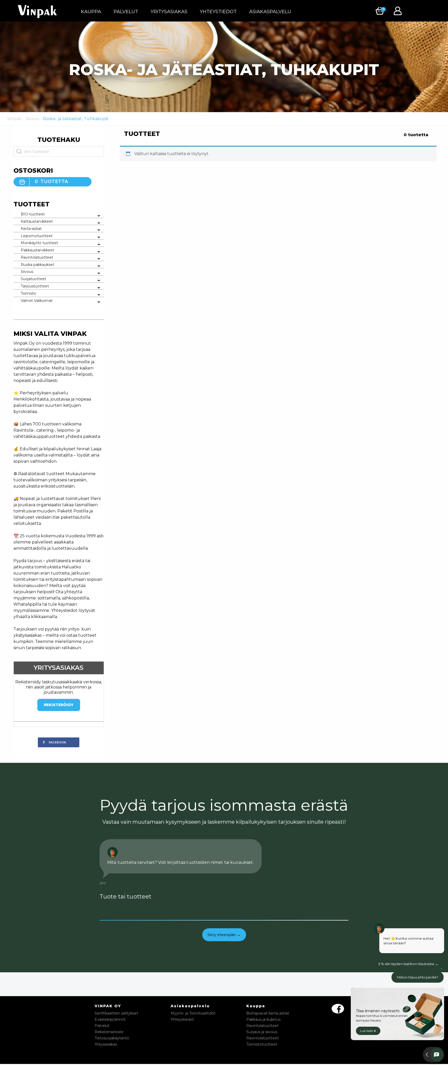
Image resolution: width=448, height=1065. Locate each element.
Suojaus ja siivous (261, 1032)
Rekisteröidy (58, 704)
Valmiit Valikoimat (37, 300)
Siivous (32, 118)
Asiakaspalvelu (270, 12)
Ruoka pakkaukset (37, 264)
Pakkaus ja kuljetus (263, 1019)
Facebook (57, 742)
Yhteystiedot (218, 12)
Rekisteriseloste (109, 1032)
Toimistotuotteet (261, 1044)
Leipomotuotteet (37, 236)
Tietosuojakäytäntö (112, 1038)
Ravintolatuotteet (37, 257)
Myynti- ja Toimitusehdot (193, 1013)
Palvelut (126, 12)
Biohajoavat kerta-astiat (267, 1013)
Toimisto (28, 293)
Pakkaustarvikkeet (37, 250)
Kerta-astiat (31, 228)
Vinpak (14, 118)
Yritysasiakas (169, 12)
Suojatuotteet (33, 279)
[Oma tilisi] (399, 10)
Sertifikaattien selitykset (116, 1013)
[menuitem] (91, 11)
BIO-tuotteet (33, 214)
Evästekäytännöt (110, 1019)
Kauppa (91, 12)
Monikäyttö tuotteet (39, 243)
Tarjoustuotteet (35, 286)
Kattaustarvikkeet (37, 221)
